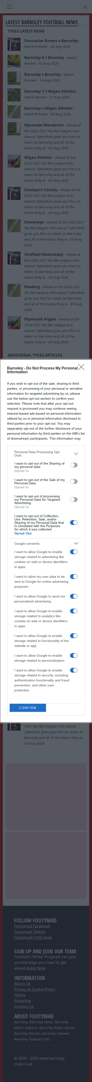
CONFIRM (28, 708)
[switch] (74, 465)
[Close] (82, 368)
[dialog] (46, 541)
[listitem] (46, 453)
